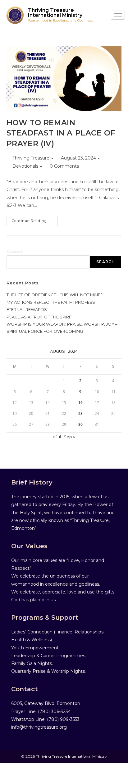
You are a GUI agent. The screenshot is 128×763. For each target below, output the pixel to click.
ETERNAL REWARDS (27, 309)
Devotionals (25, 166)
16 (80, 402)
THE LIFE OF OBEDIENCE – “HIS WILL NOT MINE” (54, 294)
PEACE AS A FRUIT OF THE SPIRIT (39, 316)
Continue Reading (35, 219)
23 (80, 413)
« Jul (57, 436)
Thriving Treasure (30, 158)
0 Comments (64, 166)
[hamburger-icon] (118, 15)
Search (14, 251)
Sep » (69, 436)
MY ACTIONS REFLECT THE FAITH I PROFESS (51, 302)
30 (80, 424)
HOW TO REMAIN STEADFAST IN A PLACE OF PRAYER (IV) (61, 133)
